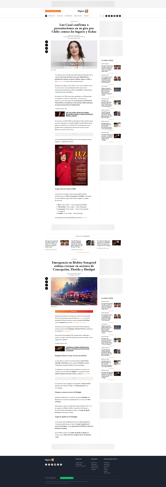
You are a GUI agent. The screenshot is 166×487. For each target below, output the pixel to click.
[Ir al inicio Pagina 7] (83, 11)
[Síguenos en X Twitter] (106, 16)
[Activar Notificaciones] (103, 16)
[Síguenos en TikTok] (117, 16)
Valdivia (106, 469)
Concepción (66, 331)
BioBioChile (86, 374)
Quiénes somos (79, 462)
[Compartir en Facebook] (46, 41)
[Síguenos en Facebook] (112, 16)
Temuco (105, 467)
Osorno (106, 471)
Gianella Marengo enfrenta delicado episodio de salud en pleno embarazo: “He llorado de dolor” (106, 114)
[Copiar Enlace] (46, 48)
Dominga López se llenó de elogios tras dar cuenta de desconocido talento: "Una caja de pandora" (106, 126)
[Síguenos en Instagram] (109, 16)
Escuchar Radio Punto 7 (52, 11)
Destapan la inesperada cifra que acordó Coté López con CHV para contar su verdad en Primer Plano (107, 68)
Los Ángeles (107, 466)
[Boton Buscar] (101, 16)
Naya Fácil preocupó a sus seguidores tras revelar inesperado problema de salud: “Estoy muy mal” (106, 79)
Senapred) (81, 318)
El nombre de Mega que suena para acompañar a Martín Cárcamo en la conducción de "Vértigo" (107, 137)
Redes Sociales (78, 15)
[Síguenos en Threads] (120, 16)
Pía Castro (77, 35)
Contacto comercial (81, 466)
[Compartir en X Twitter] (46, 45)
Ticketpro (84, 217)
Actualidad (60, 15)
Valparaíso (106, 462)
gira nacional (61, 81)
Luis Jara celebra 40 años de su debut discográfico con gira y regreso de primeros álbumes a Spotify (79, 114)
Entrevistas (51, 15)
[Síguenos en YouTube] (114, 16)
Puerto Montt (107, 472)
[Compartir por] (46, 51)
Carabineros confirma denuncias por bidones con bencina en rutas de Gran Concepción (77, 348)
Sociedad (86, 15)
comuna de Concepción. (79, 322)
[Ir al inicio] (46, 16)
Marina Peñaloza (77, 273)
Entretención (68, 15)
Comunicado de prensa (79, 36)
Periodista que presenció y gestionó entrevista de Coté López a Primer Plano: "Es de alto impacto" (106, 103)
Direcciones (79, 464)
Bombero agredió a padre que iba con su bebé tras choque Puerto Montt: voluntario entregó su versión (106, 92)
